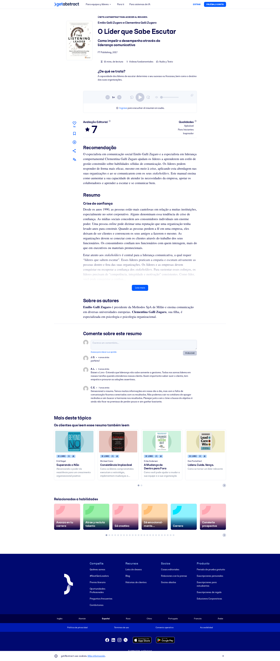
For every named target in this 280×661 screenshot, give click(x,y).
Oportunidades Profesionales (97, 590)
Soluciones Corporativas (209, 598)
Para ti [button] (120, 4)
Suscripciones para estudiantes (207, 584)
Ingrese (123, 108)
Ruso (128, 618)
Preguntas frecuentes (101, 598)
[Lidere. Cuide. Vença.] (206, 441)
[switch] (140, 97)
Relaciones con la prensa (174, 576)
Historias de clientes (136, 582)
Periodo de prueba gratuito (211, 569)
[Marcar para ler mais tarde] (74, 133)
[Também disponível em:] (74, 159)
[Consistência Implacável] (118, 441)
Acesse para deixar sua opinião (104, 352)
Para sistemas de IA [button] (139, 4)
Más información (96, 656)
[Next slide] (224, 485)
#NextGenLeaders (99, 576)
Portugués (173, 618)
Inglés (59, 618)
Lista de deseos (133, 569)
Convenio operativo (165, 627)
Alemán (82, 618)
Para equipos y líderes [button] (97, 4)
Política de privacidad (77, 627)
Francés (197, 618)
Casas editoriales (170, 569)
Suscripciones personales (210, 576)
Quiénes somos (97, 569)
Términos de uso (121, 627)
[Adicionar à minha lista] (74, 142)
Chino (149, 618)
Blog (127, 576)
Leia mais (140, 287)
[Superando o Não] (74, 441)
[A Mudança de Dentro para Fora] (162, 441)
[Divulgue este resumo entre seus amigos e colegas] (74, 151)
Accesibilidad (206, 627)
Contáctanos (96, 605)
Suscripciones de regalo (209, 592)
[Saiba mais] (109, 121)
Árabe (220, 618)
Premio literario (98, 582)
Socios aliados (168, 582)
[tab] (138, 485)
